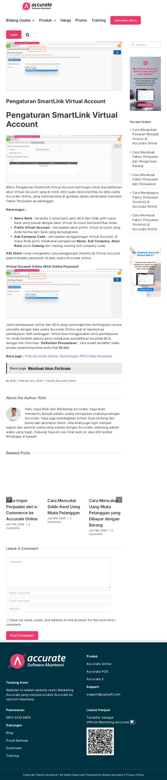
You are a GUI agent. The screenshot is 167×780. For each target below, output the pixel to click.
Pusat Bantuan (17, 740)
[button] (27, 34)
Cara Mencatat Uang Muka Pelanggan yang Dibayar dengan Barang (105, 512)
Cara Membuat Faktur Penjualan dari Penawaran (145, 179)
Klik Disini (14, 253)
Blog (9, 733)
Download (13, 748)
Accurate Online (99, 664)
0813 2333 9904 (18, 717)
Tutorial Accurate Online (60, 380)
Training (12, 756)
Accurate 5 (95, 679)
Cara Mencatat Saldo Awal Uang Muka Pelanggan (63, 506)
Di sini (64, 348)
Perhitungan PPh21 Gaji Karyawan (86, 356)
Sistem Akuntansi (113, 774)
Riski (13, 380)
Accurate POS (97, 671)
